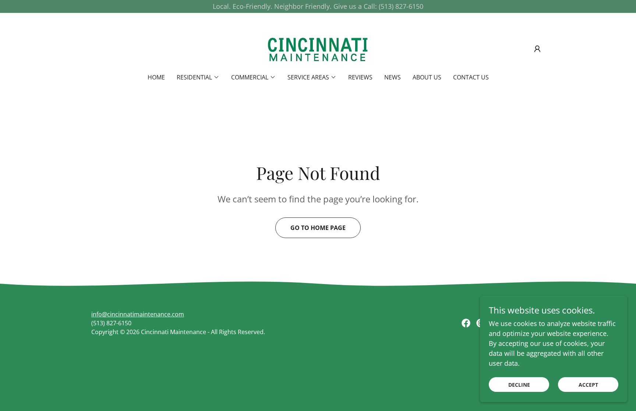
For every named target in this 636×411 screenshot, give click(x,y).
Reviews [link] (360, 77)
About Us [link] (427, 77)
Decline (519, 384)
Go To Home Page (318, 228)
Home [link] (156, 77)
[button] (537, 49)
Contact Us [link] (471, 77)
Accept (588, 384)
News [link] (392, 77)
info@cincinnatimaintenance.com (137, 314)
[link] (318, 47)
